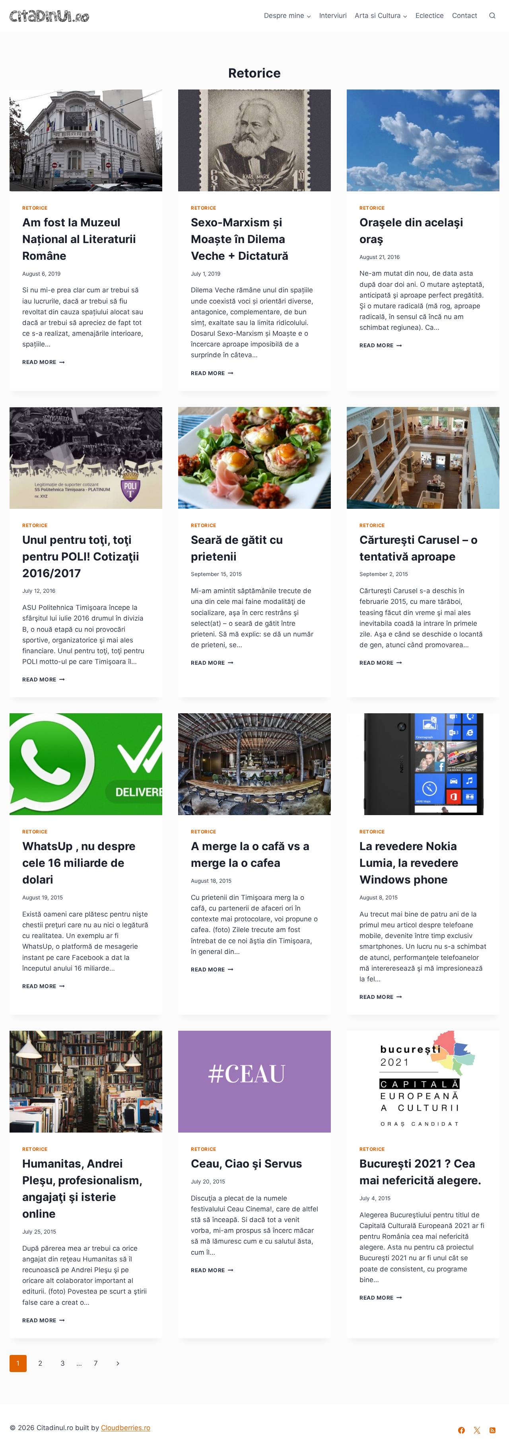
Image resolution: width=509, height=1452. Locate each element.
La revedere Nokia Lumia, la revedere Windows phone (408, 862)
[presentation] (86, 140)
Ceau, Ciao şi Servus (246, 1163)
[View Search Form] (492, 16)
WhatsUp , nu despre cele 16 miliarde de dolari (79, 862)
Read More (43, 362)
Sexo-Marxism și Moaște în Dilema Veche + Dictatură (239, 239)
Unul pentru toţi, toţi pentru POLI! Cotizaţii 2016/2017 (80, 556)
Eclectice (430, 15)
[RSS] (492, 1430)
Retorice (35, 208)
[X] (477, 1430)
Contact (464, 15)
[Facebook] (461, 1430)
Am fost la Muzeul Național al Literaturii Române (79, 239)
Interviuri (333, 15)
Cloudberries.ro (125, 1428)
